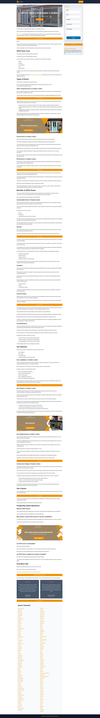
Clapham (19, 685)
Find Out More (39, 98)
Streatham (20, 696)
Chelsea (19, 703)
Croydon (41, 619)
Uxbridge (41, 711)
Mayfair (19, 691)
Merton (41, 634)
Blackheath (20, 615)
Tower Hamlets (20, 628)
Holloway (19, 693)
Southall (41, 694)
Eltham (19, 625)
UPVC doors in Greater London (36, 74)
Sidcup (19, 645)
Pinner (41, 701)
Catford (19, 631)
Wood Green (42, 611)
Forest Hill (20, 648)
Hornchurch (42, 613)
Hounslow (42, 691)
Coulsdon (42, 661)
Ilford (19, 651)
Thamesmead (20, 636)
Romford (41, 609)
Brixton (19, 670)
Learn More (40, 385)
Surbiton (41, 681)
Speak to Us (39, 460)
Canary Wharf (20, 618)
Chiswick (41, 654)
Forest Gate (20, 640)
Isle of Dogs (20, 613)
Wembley (41, 671)
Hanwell (41, 684)
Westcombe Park (21, 608)
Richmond (42, 664)
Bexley (19, 668)
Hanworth (42, 699)
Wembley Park (42, 666)
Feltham (41, 702)
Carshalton (42, 646)
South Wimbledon (43, 639)
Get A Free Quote (40, 600)
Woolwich (20, 610)
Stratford (19, 630)
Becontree (20, 663)
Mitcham (41, 633)
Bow (19, 638)
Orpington (20, 701)
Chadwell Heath (21, 688)
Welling (19, 633)
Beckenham (20, 666)
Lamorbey (20, 646)
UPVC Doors (20, 34)
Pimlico (19, 683)
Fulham (41, 626)
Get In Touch (73, 44)
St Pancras (20, 686)
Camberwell (20, 655)
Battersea (19, 706)
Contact (80, 1)
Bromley (19, 626)
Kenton (41, 686)
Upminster (42, 629)
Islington (19, 673)
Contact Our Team (39, 304)
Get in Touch (39, 236)
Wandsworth (42, 621)
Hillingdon (42, 706)
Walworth (19, 650)
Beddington (42, 631)
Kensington (42, 614)
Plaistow (19, 620)
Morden (41, 644)
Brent (41, 651)
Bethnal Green (20, 643)
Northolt (41, 696)
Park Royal (42, 659)
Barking (19, 635)
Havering (41, 641)
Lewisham (20, 623)
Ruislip (41, 707)
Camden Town (20, 698)
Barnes (41, 649)
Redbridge (20, 665)
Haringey (41, 608)
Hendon (41, 656)
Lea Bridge (20, 661)
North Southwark (21, 660)
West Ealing (42, 674)
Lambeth (19, 671)
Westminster (20, 675)
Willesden (42, 648)
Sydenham (20, 658)
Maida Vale (42, 616)
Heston (41, 697)
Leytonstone (20, 656)
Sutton (41, 658)
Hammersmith (42, 643)
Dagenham (20, 676)
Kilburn (41, 624)
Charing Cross (20, 678)
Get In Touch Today (39, 38)
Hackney (19, 653)
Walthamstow (20, 680)
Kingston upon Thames (44, 676)
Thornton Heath (21, 708)
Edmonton (42, 623)
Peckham (19, 641)
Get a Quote (39, 19)
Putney (41, 638)
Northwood (42, 709)
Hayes (41, 704)
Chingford (42, 618)
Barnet (41, 669)
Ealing (41, 679)
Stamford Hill (20, 681)
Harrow (41, 689)
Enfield (41, 653)
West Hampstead (43, 636)
